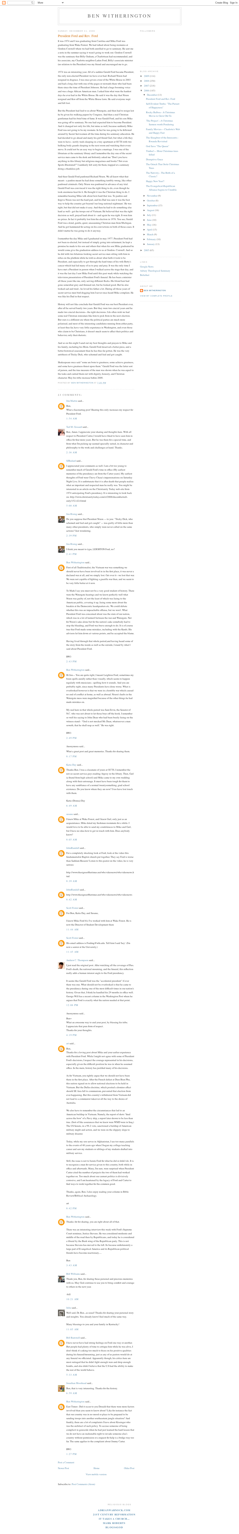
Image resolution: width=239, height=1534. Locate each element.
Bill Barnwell (73, 1337)
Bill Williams (73, 1273)
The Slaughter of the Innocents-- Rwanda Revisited (162, 139)
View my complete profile (156, 296)
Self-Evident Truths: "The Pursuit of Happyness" (162, 105)
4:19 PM (71, 1035)
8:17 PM (71, 756)
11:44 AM (72, 929)
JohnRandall (72, 848)
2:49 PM (71, 738)
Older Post (129, 1468)
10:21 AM (72, 1299)
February (151, 239)
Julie (68, 1307)
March (150, 234)
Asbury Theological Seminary (155, 270)
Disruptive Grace (154, 159)
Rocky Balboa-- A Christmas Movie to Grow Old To (160, 114)
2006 (147, 90)
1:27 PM (71, 1454)
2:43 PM (71, 661)
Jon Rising (71, 514)
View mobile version (96, 1474)
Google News (146, 266)
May (149, 224)
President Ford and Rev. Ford (160, 99)
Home (97, 1468)
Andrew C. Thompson (77, 960)
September (152, 205)
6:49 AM (71, 805)
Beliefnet (144, 275)
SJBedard (71, 460)
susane (69, 814)
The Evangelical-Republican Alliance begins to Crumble (161, 187)
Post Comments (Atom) (83, 1484)
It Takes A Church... (114, 1518)
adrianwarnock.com (114, 1510)
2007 (147, 85)
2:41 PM (71, 554)
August (151, 210)
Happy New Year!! (155, 181)
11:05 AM (72, 1329)
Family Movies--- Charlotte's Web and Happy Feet (163, 131)
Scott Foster (72, 907)
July (149, 215)
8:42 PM (71, 1208)
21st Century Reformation (114, 1514)
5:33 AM (71, 1374)
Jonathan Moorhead (76, 1383)
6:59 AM (71, 1393)
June (149, 220)
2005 (147, 250)
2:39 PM (71, 535)
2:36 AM (71, 452)
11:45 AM (72, 951)
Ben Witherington (120, 15)
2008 (147, 80)
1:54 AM (71, 418)
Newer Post (63, 1468)
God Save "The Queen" (157, 146)
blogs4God (114, 1527)
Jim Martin (71, 400)
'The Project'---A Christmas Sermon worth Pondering (160, 122)
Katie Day (71, 764)
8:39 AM (71, 881)
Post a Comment (66, 1462)
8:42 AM (71, 899)
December (152, 94)
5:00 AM (71, 505)
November (152, 195)
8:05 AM (71, 839)
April (150, 229)
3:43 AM (71, 1265)
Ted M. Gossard (74, 426)
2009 (147, 76)
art (67, 1043)
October (151, 200)
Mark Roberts (114, 1523)
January (151, 244)
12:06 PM (72, 1005)
